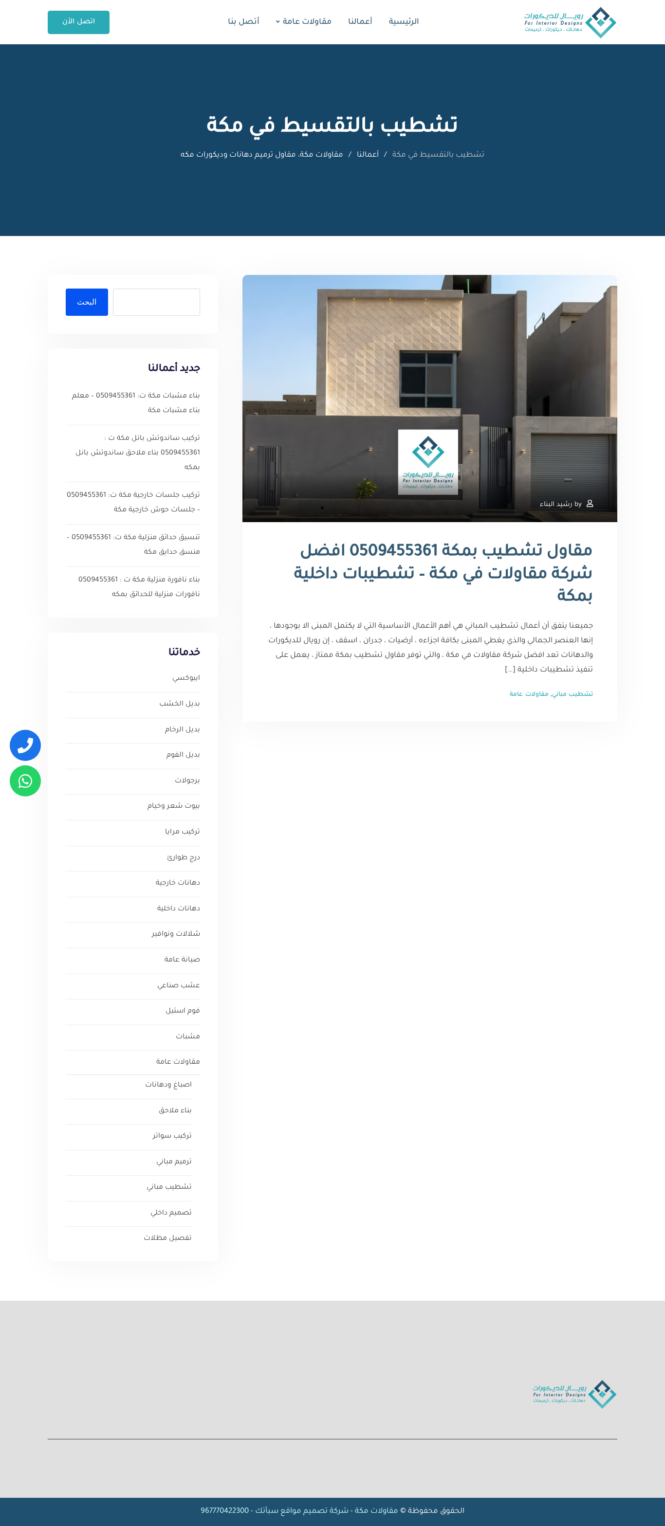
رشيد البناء (556, 505)
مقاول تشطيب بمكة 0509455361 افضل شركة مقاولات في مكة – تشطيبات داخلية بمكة (443, 575)
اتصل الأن (78, 22)
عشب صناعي (178, 986)
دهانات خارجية (178, 884)
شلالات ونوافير (176, 935)
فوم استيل (183, 1012)
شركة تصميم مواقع (314, 1512)
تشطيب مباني (572, 694)
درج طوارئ (183, 858)
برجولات (187, 781)
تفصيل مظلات (168, 1239)
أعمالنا (360, 22)
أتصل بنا (243, 22)
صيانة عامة (182, 960)
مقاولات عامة (307, 22)
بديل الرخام (182, 730)
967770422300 (225, 1512)
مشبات (188, 1037)
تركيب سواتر (172, 1137)
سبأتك (266, 1512)
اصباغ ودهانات (168, 1086)
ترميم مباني (174, 1162)
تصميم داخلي (171, 1213)
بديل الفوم (183, 756)
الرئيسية (404, 22)
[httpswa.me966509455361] (25, 780)
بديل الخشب (179, 704)
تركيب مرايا (182, 832)
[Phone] (25, 745)
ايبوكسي (186, 679)
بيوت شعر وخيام (174, 807)
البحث (86, 302)
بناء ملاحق (175, 1111)
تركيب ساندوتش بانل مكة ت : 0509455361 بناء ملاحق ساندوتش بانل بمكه (137, 453)
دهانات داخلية (178, 909)
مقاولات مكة (375, 1512)
